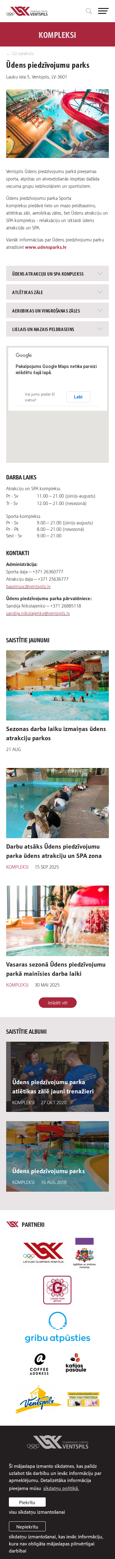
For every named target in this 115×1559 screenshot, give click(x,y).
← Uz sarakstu (20, 53)
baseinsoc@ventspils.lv (28, 586)
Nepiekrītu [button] (27, 1526)
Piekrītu (27, 1502)
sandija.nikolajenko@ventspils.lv (38, 612)
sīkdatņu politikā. (61, 1488)
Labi (78, 396)
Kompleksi (17, 866)
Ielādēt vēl (57, 1002)
